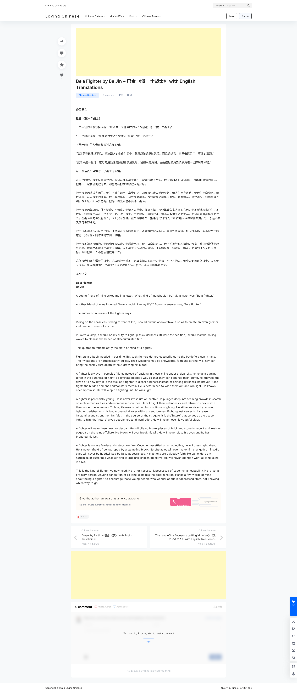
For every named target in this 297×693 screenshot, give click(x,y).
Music (132, 16)
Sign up (245, 16)
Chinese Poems (151, 16)
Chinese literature (87, 95)
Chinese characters (55, 5)
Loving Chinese (73, 687)
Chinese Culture (94, 16)
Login (231, 16)
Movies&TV (116, 16)
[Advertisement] (148, 52)
